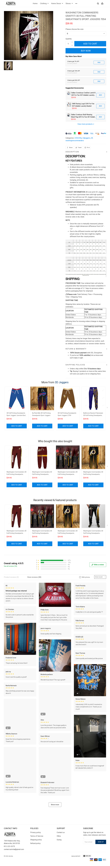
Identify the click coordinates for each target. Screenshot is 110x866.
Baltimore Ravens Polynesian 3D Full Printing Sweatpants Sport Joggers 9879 (93, 414)
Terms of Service (36, 836)
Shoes (68, 3)
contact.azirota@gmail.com (14, 849)
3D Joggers (62, 382)
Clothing (43, 3)
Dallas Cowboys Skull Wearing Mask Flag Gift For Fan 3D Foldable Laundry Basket (83, 116)
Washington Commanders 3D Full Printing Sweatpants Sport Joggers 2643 (16, 473)
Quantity (69, 39)
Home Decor (56, 3)
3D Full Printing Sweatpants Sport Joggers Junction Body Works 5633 (16, 414)
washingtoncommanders (75, 141)
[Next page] (107, 408)
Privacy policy (35, 832)
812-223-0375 (9, 846)
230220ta (78, 138)
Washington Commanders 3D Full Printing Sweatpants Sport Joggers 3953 (42, 473)
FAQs (59, 836)
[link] (8, 857)
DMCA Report (75, 856)
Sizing (59, 840)
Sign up (101, 842)
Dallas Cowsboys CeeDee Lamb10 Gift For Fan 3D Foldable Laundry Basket (83, 94)
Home (35, 3)
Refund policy (35, 843)
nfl (92, 138)
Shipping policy (36, 840)
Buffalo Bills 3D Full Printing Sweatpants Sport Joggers (41, 414)
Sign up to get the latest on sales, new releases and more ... (94, 835)
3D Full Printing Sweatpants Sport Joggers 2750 (67, 414)
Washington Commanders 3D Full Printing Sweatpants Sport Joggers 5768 (93, 473)
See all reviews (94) (10, 566)
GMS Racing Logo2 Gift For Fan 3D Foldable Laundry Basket (83, 105)
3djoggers (86, 138)
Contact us (61, 832)
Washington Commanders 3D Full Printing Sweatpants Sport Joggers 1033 (68, 473)
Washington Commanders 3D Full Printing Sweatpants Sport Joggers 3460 (93, 532)
